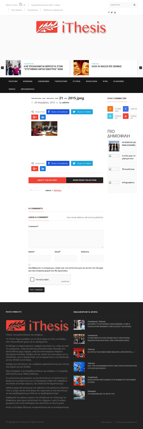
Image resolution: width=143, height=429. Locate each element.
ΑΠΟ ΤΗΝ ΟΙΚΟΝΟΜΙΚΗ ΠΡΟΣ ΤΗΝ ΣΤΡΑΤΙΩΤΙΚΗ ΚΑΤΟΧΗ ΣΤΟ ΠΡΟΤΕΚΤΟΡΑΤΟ (112, 367)
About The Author (47, 180)
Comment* (33, 226)
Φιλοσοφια (91, 81)
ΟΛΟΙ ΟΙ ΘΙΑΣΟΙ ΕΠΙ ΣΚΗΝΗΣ (107, 66)
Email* (58, 251)
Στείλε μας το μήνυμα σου (53, 10)
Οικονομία (92, 391)
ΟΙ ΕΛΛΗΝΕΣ (118, 81)
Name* (31, 251)
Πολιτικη (13, 81)
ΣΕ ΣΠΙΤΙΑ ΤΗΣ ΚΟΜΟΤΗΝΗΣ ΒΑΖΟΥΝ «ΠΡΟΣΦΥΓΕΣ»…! (111, 352)
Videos (12, 89)
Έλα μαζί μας (33, 10)
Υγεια (105, 81)
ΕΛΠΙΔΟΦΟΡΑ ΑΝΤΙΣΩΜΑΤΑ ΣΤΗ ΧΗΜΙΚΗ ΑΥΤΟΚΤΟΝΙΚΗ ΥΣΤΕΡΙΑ (112, 381)
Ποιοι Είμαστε (16, 10)
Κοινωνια (27, 81)
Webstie (85, 251)
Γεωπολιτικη (61, 81)
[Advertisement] (71, 49)
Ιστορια (76, 81)
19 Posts (57, 190)
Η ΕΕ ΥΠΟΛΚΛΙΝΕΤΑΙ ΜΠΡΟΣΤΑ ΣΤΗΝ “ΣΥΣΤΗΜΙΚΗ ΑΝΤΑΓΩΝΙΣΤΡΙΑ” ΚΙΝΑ (43, 68)
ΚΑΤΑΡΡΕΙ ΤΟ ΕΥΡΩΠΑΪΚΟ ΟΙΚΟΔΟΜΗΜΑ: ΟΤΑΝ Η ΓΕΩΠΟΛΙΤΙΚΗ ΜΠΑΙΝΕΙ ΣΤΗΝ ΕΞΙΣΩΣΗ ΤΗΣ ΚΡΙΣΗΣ (109, 325)
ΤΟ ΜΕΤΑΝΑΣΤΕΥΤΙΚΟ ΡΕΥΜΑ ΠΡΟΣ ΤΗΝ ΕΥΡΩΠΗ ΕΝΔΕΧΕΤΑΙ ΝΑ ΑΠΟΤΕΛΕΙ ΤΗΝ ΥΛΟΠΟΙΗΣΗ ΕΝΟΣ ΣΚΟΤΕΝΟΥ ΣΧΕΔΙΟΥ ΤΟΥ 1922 (109, 340)
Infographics (27, 89)
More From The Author (84, 180)
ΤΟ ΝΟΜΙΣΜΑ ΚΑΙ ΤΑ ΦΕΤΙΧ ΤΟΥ (101, 394)
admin (65, 102)
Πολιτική (95, 64)
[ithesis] (71, 25)
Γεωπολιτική (29, 64)
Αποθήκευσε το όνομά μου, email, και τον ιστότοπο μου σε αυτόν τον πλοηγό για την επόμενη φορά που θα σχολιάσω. (65, 269)
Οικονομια (43, 81)
